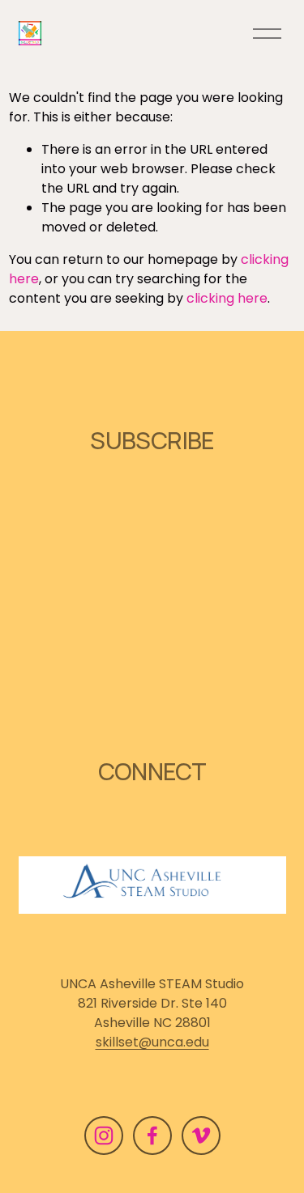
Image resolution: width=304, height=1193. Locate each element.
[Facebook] (152, 1135)
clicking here (227, 298)
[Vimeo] (201, 1135)
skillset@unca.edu (152, 1042)
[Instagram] (103, 1135)
